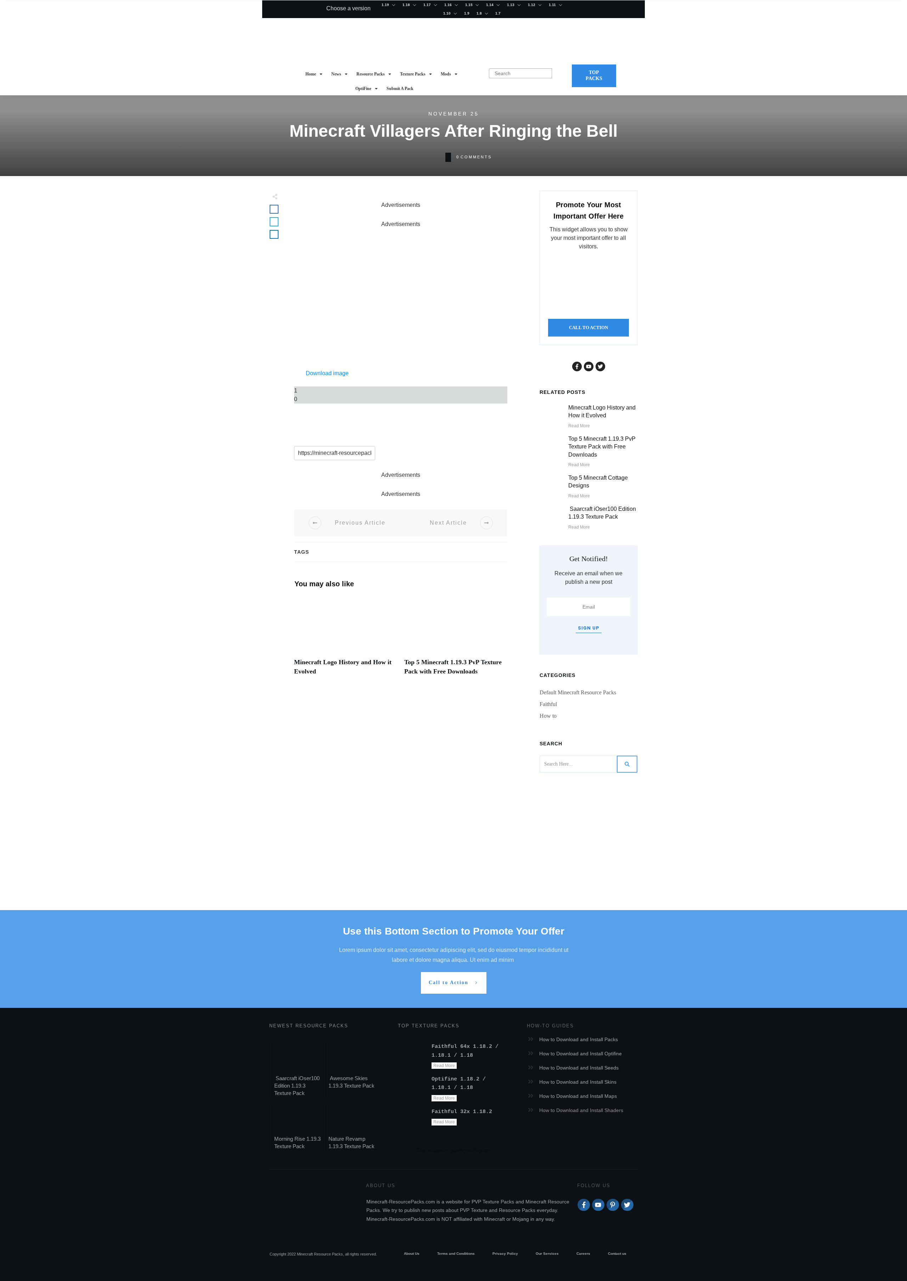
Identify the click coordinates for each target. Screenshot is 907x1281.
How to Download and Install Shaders (581, 1110)
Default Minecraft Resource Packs (578, 692)
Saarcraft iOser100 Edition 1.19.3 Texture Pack (297, 1085)
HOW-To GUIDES (550, 1025)
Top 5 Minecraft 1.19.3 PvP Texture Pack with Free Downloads (602, 447)
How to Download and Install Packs (578, 1039)
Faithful (548, 704)
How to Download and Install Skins (577, 1082)
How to (548, 716)
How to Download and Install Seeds (579, 1068)
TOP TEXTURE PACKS (429, 1025)
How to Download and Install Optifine (580, 1053)
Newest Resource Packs (308, 1025)
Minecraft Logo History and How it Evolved (345, 640)
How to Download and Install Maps (578, 1096)
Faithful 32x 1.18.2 (462, 1112)
